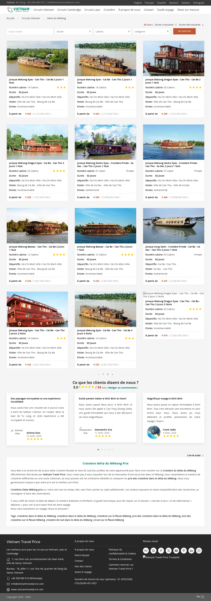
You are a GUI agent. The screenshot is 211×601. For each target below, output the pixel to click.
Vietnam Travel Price (23, 542)
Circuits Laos (92, 10)
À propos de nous (129, 10)
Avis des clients (83, 566)
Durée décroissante (190, 24)
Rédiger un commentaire (122, 387)
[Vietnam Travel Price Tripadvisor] (146, 551)
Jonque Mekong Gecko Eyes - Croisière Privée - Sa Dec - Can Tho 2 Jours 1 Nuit (105, 164)
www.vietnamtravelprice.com (27, 589)
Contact (149, 10)
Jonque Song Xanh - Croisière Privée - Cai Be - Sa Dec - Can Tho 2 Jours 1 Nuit (172, 248)
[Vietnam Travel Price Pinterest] (184, 551)
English (138, 2)
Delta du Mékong (56, 18)
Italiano (185, 2)
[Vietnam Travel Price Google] (153, 551)
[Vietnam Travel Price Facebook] (161, 551)
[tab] (98, 449)
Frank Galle (169, 429)
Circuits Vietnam (31, 18)
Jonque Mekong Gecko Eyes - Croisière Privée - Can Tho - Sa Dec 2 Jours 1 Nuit (171, 164)
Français (149, 2)
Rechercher (184, 31)
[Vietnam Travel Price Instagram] (199, 551)
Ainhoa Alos (33, 432)
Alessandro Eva (103, 429)
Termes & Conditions (120, 559)
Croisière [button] (109, 10)
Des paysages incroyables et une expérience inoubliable (35, 400)
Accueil (11, 18)
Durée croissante (164, 24)
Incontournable (25, 106)
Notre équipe (82, 555)
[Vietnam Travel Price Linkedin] (191, 551)
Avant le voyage (83, 571)
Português (198, 2)
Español (161, 2)
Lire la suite (194, 455)
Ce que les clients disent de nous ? (105, 382)
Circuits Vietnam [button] (43, 10)
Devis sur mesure (188, 10)
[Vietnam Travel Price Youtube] (176, 551)
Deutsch (173, 2)
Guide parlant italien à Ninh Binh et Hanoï (102, 398)
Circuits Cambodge (69, 10)
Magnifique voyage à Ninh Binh (164, 398)
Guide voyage (165, 10)
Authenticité (92, 190)
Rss (199, 596)
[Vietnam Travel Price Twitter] (169, 551)
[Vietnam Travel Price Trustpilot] (161, 557)
